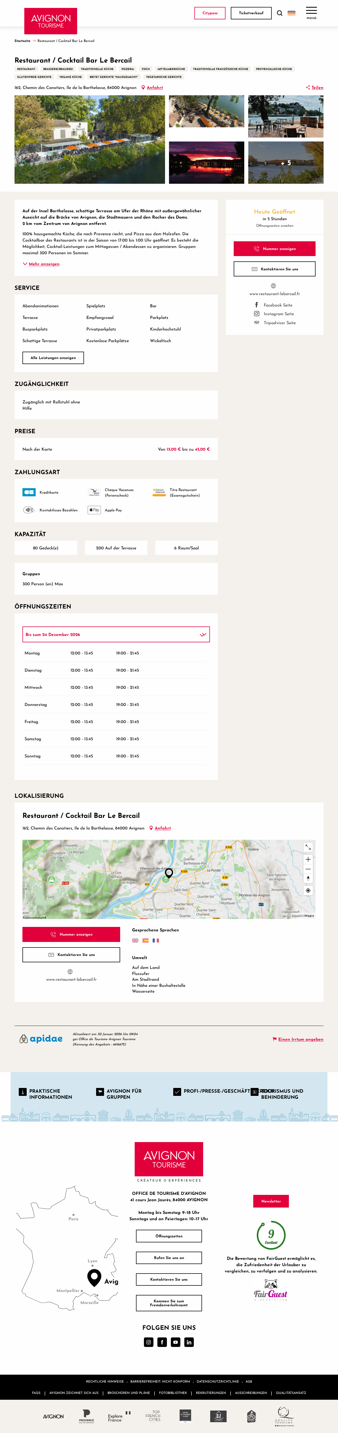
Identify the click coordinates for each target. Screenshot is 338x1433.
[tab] (111, 634)
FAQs (36, 1393)
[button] (279, 13)
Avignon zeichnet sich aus (73, 1393)
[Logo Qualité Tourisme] (284, 1416)
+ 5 (286, 162)
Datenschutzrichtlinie (218, 1381)
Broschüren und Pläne (128, 1393)
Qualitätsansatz (291, 1393)
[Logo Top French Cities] (152, 1416)
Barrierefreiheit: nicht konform (160, 1381)
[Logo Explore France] (119, 1416)
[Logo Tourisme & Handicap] (218, 1416)
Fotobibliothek (173, 1393)
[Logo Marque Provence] (86, 1416)
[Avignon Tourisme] (50, 21)
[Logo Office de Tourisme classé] (185, 1416)
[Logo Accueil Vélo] (251, 1416)
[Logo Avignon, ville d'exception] (53, 1416)
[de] (291, 13)
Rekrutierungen (211, 1393)
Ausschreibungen (251, 1393)
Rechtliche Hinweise (105, 1381)
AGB (249, 1381)
